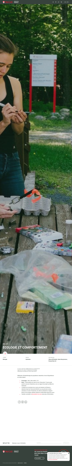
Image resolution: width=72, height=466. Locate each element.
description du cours (37, 394)
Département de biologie (32, 370)
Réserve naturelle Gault (40, 450)
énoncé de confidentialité (52, 459)
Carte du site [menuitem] (20, 462)
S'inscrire (66, 443)
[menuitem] (11, 2)
